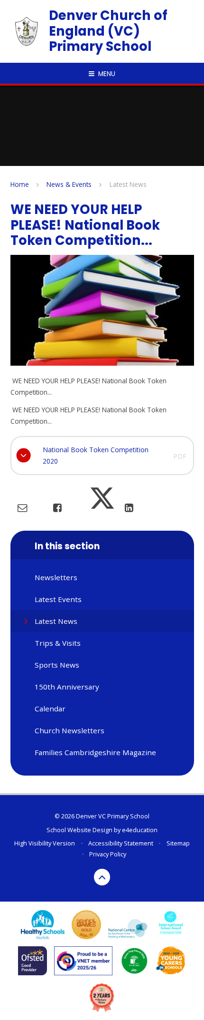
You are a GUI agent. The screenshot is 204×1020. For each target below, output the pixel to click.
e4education (140, 830)
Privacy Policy (107, 854)
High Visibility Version (44, 843)
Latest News (128, 184)
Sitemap (178, 843)
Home (19, 184)
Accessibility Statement (120, 843)
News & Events (69, 184)
